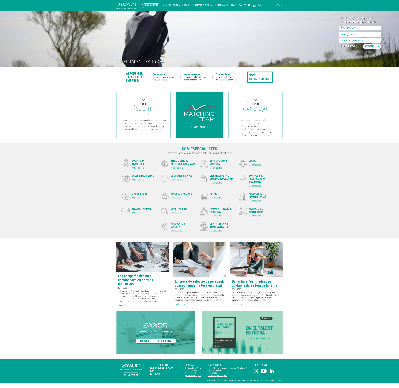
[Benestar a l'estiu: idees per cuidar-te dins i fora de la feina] (256, 259)
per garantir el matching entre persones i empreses (196, 77)
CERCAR (369, 46)
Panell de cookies (276, 380)
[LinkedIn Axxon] (272, 371)
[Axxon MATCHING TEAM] (143, 106)
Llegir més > (123, 305)
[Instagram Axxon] (256, 371)
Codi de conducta (211, 380)
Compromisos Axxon (161, 368)
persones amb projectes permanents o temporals (226, 77)
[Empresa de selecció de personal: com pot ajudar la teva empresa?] (199, 259)
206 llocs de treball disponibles (357, 18)
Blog (233, 5)
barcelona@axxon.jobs (217, 375)
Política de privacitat (245, 380)
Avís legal (232, 380)
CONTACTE (199, 126)
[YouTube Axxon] (264, 371)
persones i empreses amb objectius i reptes (163, 77)
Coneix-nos (221, 5)
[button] (396, 39)
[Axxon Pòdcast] (242, 332)
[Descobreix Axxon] (156, 332)
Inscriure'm (151, 5)
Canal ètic (223, 380)
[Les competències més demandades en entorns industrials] (142, 257)
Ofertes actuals (138, 168)
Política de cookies (261, 380)
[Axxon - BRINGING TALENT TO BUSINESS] (127, 5)
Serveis (186, 5)
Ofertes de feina (203, 5)
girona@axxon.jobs (193, 375)
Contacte (244, 5)
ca (278, 5)
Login (259, 5)
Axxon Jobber (171, 5)
